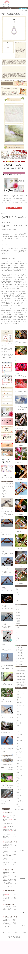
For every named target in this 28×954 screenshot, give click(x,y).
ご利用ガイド (17, 932)
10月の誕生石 (18, 620)
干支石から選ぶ (4, 494)
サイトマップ (12, 934)
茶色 (16, 643)
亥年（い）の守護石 (19, 664)
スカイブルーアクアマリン (20, 693)
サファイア (18, 731)
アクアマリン (18, 691)
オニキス (17, 711)
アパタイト (18, 696)
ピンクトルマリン (19, 752)
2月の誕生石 (18, 607)
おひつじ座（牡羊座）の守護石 (21, 668)
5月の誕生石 (18, 612)
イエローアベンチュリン (20, 705)
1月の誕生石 (18, 606)
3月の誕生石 (18, 609)
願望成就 (17, 594)
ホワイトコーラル (19, 758)
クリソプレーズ (18, 726)
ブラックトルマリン (19, 751)
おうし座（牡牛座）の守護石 (20, 670)
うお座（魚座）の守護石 (20, 685)
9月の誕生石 (18, 618)
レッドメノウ (18, 798)
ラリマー (17, 791)
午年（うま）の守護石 (19, 656)
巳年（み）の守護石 (19, 655)
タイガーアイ (18, 746)
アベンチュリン (18, 697)
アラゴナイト (18, 703)
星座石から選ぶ (4, 496)
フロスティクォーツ (19, 771)
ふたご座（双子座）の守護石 (20, 671)
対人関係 (17, 598)
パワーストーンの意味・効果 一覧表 (7, 487)
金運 (16, 591)
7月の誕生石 (18, 615)
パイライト (18, 755)
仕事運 (17, 592)
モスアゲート (18, 783)
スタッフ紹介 (24, 932)
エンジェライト (18, 709)
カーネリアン (18, 719)
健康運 (17, 595)
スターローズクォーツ (19, 801)
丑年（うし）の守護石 (19, 649)
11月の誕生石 (18, 621)
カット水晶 (18, 806)
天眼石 (17, 804)
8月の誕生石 (18, 617)
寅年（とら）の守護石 (19, 650)
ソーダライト (18, 743)
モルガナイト (18, 784)
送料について (10, 932)
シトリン (17, 737)
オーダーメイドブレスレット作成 (7, 483)
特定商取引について (19, 934)
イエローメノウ (18, 706)
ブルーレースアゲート (19, 766)
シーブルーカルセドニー (20, 734)
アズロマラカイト (19, 694)
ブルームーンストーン (19, 781)
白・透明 (17, 627)
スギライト (18, 738)
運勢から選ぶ (4, 490)
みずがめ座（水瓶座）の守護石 (21, 684)
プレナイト (18, 768)
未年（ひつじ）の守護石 (20, 658)
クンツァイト (18, 728)
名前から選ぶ (4, 488)
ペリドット (18, 774)
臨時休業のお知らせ (5, 934)
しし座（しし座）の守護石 (20, 674)
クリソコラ (18, 725)
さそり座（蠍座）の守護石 (20, 679)
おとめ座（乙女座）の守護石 (20, 676)
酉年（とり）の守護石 (19, 661)
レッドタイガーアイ (19, 797)
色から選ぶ (4, 493)
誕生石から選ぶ (4, 491)
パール (17, 754)
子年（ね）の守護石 (19, 647)
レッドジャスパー (19, 795)
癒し (16, 597)
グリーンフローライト (19, 769)
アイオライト (18, 690)
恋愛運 (17, 589)
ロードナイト (18, 803)
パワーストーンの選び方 (6, 484)
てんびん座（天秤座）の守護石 (21, 678)
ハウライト (18, 777)
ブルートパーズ (18, 763)
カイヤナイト (18, 720)
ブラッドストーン (19, 761)
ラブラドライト (18, 789)
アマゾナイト (18, 699)
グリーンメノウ (18, 723)
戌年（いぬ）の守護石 (19, 662)
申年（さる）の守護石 (19, 659)
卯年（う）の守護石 (19, 652)
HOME (4, 8)
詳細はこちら (22, 820)
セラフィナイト (18, 742)
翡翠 (16, 735)
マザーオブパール (19, 778)
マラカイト (18, 780)
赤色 (16, 640)
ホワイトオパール (19, 714)
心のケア (17, 602)
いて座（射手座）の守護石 (20, 681)
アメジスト (18, 700)
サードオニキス (18, 729)
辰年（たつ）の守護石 (19, 653)
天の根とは (9, 8)
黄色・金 (17, 638)
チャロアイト (18, 749)
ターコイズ (18, 745)
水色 (16, 632)
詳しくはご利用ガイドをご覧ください (19, 809)
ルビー (17, 794)
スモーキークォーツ (19, 740)
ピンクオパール (18, 757)
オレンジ (17, 637)
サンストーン (18, 732)
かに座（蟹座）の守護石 (20, 673)
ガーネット (18, 717)
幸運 (16, 588)
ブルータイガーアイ (19, 775)
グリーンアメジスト (19, 760)
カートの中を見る (24, 8)
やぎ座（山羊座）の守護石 (20, 682)
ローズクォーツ (18, 800)
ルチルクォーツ (18, 792)
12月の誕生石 (18, 623)
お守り (17, 600)
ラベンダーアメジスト (19, 702)
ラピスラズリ (18, 787)
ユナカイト (18, 786)
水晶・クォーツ (18, 722)
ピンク (17, 634)
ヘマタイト (18, 772)
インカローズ (18, 708)
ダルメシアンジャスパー (20, 748)
